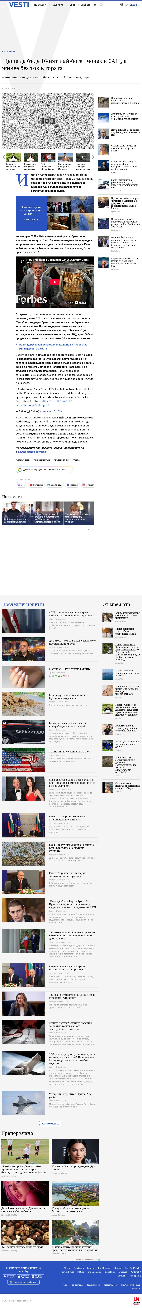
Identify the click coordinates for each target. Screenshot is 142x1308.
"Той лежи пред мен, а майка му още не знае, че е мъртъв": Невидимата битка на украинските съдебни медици (72, 1058)
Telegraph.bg (135, 1276)
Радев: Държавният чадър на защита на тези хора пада (67, 874)
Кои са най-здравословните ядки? (22, 1246)
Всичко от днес (50, 1123)
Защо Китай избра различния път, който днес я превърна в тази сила (124, 183)
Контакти (136, 1288)
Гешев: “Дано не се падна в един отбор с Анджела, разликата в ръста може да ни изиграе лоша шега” (127, 709)
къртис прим (62, 460)
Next (92, 163)
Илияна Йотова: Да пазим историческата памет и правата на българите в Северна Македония (123, 242)
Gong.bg (91, 1268)
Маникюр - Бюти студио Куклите (70, 669)
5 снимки (29, 219)
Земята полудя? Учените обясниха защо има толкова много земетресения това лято (70, 1026)
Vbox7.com (79, 1268)
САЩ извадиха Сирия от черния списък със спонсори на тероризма (71, 614)
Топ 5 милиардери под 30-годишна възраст (16, 520)
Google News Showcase (32, 451)
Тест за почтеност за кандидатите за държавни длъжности (72, 996)
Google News (56, 485)
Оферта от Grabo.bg (57, 672)
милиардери (23, 460)
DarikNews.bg (104, 1268)
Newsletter (38, 485)
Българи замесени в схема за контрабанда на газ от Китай (67, 725)
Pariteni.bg (135, 1272)
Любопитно (88, 4)
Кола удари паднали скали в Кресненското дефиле (67, 696)
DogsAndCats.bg (133, 1268)
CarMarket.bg (68, 1272)
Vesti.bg (19, 4)
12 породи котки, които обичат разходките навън (125, 631)
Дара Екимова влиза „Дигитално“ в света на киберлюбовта (23, 1210)
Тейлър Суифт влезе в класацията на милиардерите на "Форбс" (77, 518)
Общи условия (93, 1285)
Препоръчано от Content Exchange (83, 1260)
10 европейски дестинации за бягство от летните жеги (70, 1210)
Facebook (74, 485)
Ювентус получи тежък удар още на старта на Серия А (126, 728)
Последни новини (23, 604)
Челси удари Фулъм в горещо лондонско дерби (127, 744)
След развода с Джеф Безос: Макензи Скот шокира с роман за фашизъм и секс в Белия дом (72, 782)
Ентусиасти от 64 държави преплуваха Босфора (127, 673)
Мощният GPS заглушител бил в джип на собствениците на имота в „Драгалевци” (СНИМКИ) (125, 765)
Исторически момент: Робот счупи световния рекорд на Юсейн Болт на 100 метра (125, 223)
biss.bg (113, 172)
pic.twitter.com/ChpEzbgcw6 (32, 405)
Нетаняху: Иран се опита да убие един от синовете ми (125, 132)
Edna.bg (121, 1276)
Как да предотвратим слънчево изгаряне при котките (127, 615)
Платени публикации (130, 1285)
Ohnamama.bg (94, 1272)
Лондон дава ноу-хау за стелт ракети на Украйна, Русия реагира (124, 116)
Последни (40, 4)
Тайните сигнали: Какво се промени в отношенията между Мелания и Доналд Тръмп (72, 935)
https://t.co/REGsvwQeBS (56, 401)
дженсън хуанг (42, 460)
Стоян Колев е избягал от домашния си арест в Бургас (127, 786)
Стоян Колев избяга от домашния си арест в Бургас (123, 148)
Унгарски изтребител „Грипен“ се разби (70, 1095)
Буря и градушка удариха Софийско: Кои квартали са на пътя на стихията (71, 848)
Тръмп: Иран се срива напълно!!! (70, 751)
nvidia (77, 460)
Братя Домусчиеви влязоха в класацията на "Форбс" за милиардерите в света (47, 518)
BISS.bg (80, 1272)
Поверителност (110, 1285)
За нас (65, 1285)
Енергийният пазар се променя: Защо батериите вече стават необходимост (124, 165)
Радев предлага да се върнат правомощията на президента (68, 968)
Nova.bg (118, 1268)
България (58, 4)
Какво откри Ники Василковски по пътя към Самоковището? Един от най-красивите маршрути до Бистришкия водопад (127, 652)
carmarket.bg (116, 191)
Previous (3, 163)
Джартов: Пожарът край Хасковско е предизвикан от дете (72, 642)
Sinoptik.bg (110, 1272)
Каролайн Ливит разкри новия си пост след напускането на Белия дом (125, 262)
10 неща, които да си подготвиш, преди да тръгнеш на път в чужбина (75, 1248)
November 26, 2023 (51, 411)
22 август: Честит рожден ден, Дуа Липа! (73, 1168)
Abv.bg (67, 1268)
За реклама (77, 1285)
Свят (72, 4)
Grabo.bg (123, 1272)
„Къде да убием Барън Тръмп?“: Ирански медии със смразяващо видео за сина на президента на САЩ (72, 904)
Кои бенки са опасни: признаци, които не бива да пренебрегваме (127, 690)
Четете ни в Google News (26, 1282)
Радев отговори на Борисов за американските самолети (67, 818)
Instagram (90, 485)
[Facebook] (140, 1292)
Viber (23, 485)
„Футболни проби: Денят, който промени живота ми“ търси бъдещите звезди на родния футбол (23, 1169)
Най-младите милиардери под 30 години (31, 210)
